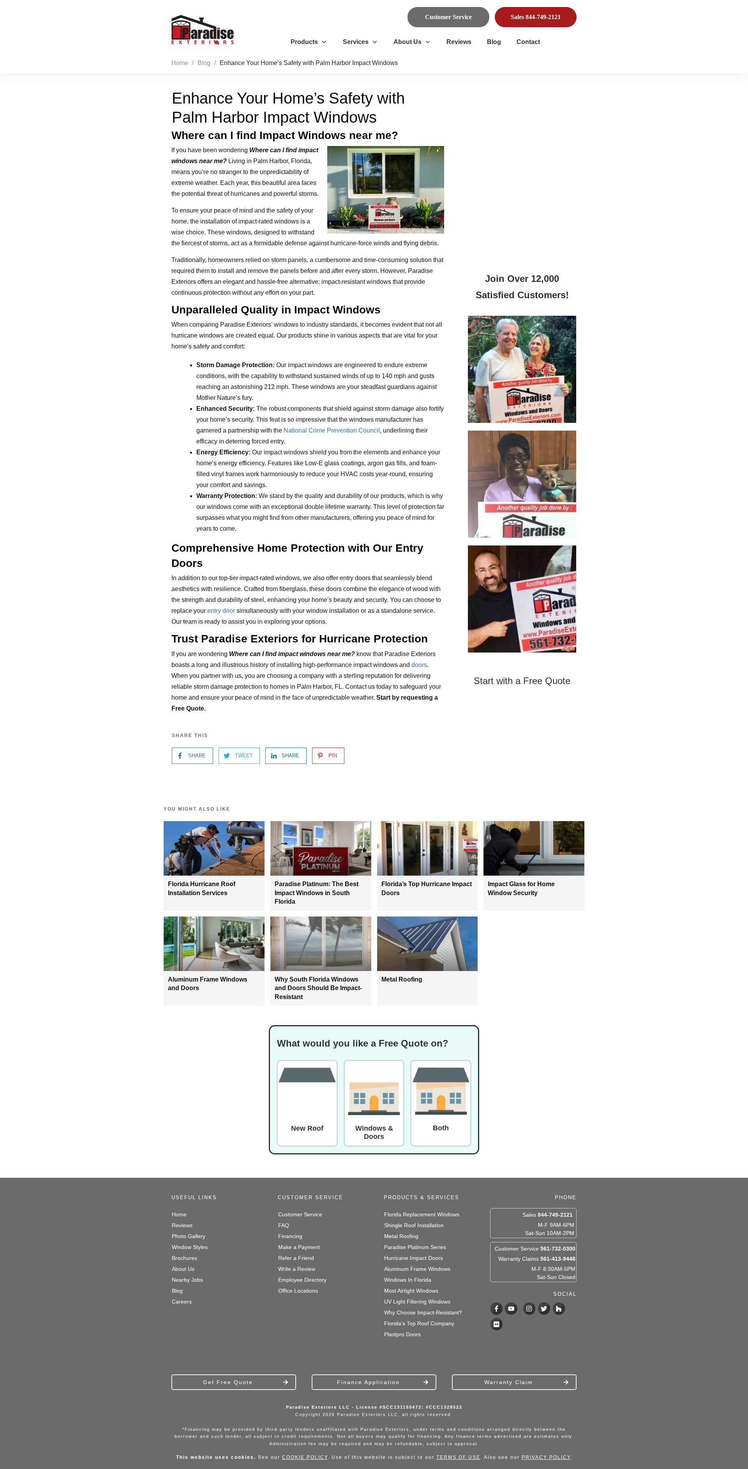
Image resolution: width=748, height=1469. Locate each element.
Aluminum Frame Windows (417, 1269)
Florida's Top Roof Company (419, 1323)
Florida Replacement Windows (421, 1214)
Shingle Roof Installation (414, 1225)
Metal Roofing (401, 979)
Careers (182, 1301)
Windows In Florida (407, 1280)
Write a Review (296, 1269)
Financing (290, 1236)
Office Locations (298, 1291)
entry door (221, 610)
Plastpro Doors (402, 1334)
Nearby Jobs (187, 1280)
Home (179, 1214)
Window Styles (190, 1247)
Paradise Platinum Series (415, 1247)
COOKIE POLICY (305, 1457)
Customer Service (300, 1214)
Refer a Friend (296, 1258)
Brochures (184, 1258)
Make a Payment (299, 1247)
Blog (177, 1291)
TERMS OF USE (458, 1457)
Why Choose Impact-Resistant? (423, 1312)
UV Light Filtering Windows (417, 1301)
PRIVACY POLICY (546, 1457)
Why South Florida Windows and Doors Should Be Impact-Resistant (318, 988)
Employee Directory (302, 1280)
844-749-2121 (555, 1215)
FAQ (283, 1225)
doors (419, 664)
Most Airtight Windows (411, 1291)
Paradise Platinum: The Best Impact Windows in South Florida (316, 893)
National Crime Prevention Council (332, 430)
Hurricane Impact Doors (413, 1258)
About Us (183, 1269)
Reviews (182, 1225)
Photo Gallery (188, 1236)
